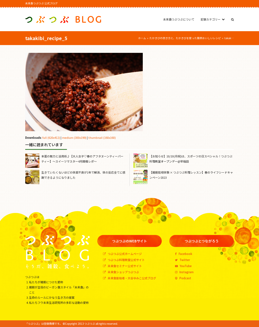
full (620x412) (51, 138)
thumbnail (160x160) (102, 138)
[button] (232, 19)
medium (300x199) (74, 138)
